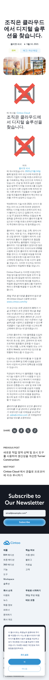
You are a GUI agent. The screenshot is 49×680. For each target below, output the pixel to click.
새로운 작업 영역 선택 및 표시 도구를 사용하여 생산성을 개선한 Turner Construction (24, 456)
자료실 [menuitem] (29, 564)
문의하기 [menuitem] (7, 614)
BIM (14, 50)
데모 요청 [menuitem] (30, 600)
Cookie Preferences (14, 676)
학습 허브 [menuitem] (30, 550)
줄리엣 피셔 (16, 44)
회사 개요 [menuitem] (7, 619)
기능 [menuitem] (5, 569)
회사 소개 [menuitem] (7, 590)
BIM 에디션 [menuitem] (8, 555)
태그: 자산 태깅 (30, 50)
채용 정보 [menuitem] (7, 605)
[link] (11, 542)
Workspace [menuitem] (8, 579)
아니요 (24, 669)
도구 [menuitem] (5, 574)
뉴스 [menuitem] (5, 600)
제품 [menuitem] (5, 550)
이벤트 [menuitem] (6, 595)
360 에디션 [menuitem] (8, 564)
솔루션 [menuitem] (6, 584)
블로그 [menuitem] (29, 560)
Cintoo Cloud (23, 113)
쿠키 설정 (24, 655)
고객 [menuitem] (28, 569)
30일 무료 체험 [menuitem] (33, 595)
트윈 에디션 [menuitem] (8, 560)
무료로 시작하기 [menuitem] (33, 590)
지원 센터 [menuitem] (30, 555)
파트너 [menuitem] (6, 610)
